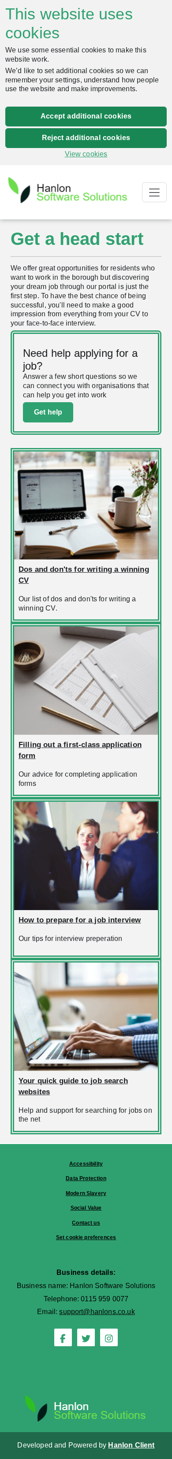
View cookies (86, 154)
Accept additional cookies (86, 116)
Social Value (86, 1208)
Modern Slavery (86, 1193)
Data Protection (86, 1178)
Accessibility (86, 1164)
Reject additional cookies (86, 137)
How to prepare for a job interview (80, 920)
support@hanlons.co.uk (97, 1311)
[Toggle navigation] (154, 192)
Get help (48, 412)
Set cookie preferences (86, 1237)
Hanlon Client (131, 1445)
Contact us (86, 1223)
